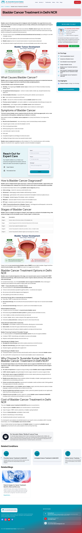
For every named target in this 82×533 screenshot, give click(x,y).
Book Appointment (63, 46)
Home (36, 2)
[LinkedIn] (12, 519)
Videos (53, 2)
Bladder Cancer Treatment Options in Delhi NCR (67, 67)
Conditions (7, 6)
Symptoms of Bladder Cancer (66, 59)
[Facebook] (2, 519)
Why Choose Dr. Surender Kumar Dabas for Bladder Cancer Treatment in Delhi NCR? (68, 71)
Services (41, 2)
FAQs (57, 2)
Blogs (61, 2)
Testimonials (48, 2)
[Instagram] (5, 519)
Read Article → (7, 495)
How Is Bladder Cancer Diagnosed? (67, 62)
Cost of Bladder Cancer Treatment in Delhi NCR (67, 75)
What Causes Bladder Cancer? (66, 56)
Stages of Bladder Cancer (65, 65)
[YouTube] (9, 519)
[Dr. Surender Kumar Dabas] (9, 510)
